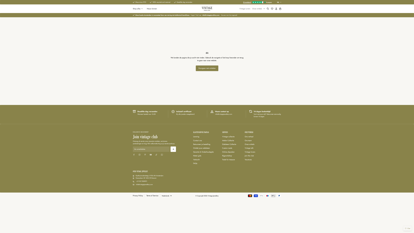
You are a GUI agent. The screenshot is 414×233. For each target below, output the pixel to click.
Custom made (227, 148)
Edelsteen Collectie (229, 144)
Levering (196, 136)
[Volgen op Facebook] (134, 155)
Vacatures (248, 159)
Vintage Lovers (244, 8)
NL (278, 2)
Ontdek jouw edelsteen (201, 148)
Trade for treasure (228, 159)
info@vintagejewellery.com (144, 184)
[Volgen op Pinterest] (145, 155)
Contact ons (197, 140)
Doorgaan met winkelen (207, 68)
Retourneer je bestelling (201, 144)
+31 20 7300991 (141, 181)
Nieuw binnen (152, 8)
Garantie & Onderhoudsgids (203, 152)
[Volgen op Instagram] (139, 155)
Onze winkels (249, 144)
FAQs (195, 163)
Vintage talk (249, 148)
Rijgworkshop (227, 155)
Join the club (249, 155)
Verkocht (196, 159)
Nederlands (165, 196)
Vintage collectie (228, 136)
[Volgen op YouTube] (151, 155)
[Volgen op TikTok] (156, 155)
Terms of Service (152, 195)
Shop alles (136, 8)
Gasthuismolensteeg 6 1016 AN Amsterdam (149, 176)
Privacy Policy (138, 195)
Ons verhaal (249, 136)
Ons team (248, 140)
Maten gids (197, 155)
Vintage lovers (250, 152)
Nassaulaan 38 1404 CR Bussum (146, 178)
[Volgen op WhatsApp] (162, 155)
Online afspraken (228, 152)
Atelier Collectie (228, 140)
